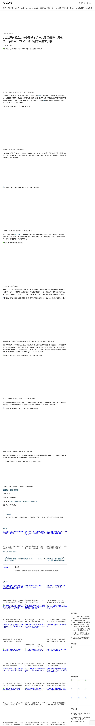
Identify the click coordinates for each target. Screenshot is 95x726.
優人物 (72, 8)
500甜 (22, 8)
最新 (4, 8)
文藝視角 (43, 8)
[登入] (87, 3)
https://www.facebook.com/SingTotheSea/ (23, 501)
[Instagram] (82, 3)
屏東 (4, 551)
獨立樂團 (9, 551)
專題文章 (65, 8)
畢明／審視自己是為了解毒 (78, 721)
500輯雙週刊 (80, 8)
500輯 (6, 33)
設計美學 (58, 8)
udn (4, 33)
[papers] (84, 3)
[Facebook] (79, 3)
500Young (29, 8)
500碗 (36, 8)
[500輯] (7, 3)
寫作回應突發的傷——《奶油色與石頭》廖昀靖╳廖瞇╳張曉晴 (80, 718)
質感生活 (50, 8)
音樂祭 (15, 551)
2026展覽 (89, 8)
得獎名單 (10, 8)
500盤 (17, 8)
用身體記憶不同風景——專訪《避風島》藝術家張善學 (80, 714)
